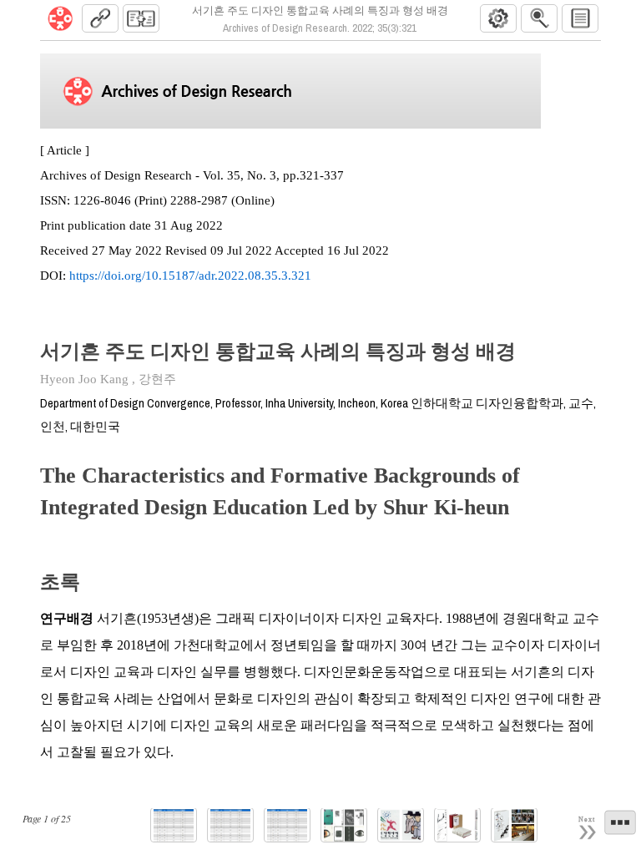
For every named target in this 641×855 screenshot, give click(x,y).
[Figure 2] (400, 825)
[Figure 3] (457, 825)
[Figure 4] (514, 825)
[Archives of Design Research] (60, 18)
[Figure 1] (343, 825)
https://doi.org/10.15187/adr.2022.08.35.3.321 (190, 275)
